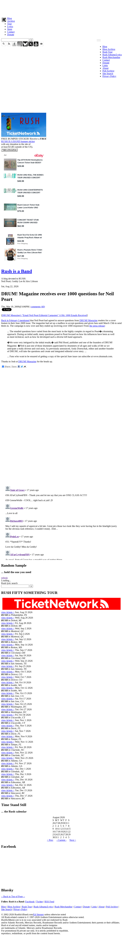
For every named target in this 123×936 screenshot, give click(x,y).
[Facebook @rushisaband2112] (14, 45)
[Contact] (41, 45)
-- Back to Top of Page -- (13, 896)
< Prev (50, 840)
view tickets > (7, 612)
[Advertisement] (61, 8)
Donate (10, 34)
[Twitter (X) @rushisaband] (30, 45)
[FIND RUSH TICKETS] (23, 136)
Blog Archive (108, 49)
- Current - (61, 840)
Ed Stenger (38, 914)
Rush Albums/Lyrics (112, 54)
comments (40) (38, 306)
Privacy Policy (109, 76)
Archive (11, 21)
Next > (72, 840)
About (105, 68)
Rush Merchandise (111, 57)
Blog (9, 18)
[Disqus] (61, 443)
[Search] (3, 45)
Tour (9, 23)
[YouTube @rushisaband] (36, 45)
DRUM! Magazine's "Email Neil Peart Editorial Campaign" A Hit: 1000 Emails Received (44, 315)
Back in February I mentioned (15, 320)
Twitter (39, 901)
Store (9, 29)
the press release (97, 326)
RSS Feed (49, 901)
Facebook (29, 901)
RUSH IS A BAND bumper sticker (18, 141)
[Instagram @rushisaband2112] (19, 45)
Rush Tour (107, 52)
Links (105, 65)
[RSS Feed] (9, 45)
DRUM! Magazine (89, 320)
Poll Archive (108, 71)
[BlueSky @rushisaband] (25, 45)
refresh (4, 578)
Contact (11, 32)
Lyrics (10, 26)
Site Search (107, 73)
